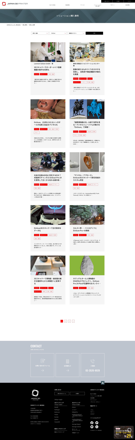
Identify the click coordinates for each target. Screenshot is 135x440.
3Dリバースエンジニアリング (76, 430)
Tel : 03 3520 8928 (34, 416)
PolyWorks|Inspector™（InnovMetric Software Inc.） (77, 415)
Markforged (57, 409)
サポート (112, 5)
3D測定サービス (75, 432)
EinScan (74, 407)
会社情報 (127, 5)
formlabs (56, 417)
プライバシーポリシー (95, 402)
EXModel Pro (75, 412)
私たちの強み (52, 5)
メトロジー (74, 409)
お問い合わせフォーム (62, 393)
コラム (91, 409)
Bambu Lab (57, 412)
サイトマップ (93, 399)
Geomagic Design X (76, 424)
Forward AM (57, 422)
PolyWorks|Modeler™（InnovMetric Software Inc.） (77, 420)
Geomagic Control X (76, 426)
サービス (83, 5)
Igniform (56, 419)
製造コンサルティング (59, 432)
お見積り (118, 1)
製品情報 (67, 5)
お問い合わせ (106, 1)
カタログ (129, 1)
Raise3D (56, 407)
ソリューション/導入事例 (97, 5)
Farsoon (56, 414)
